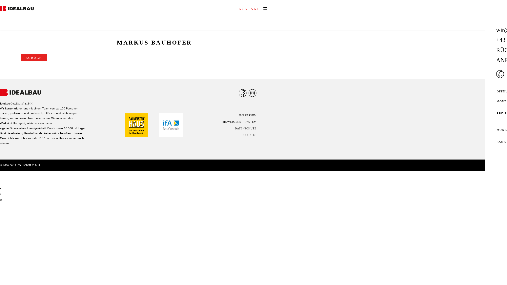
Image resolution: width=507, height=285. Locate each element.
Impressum (247, 115)
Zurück (34, 58)
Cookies (249, 135)
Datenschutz (245, 128)
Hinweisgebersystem (239, 122)
